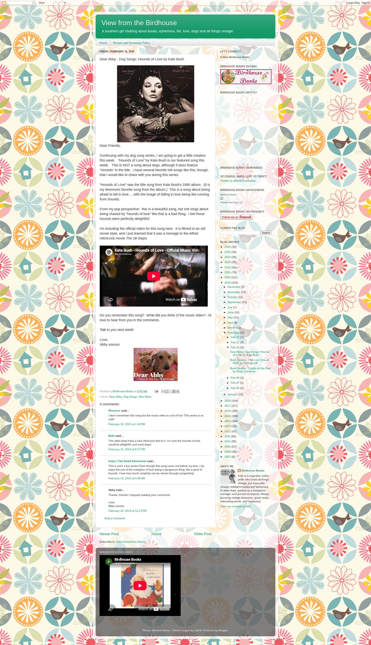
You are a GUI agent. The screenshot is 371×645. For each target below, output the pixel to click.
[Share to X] (170, 391)
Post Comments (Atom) (130, 541)
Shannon (114, 410)
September (235, 302)
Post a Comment (115, 518)
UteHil (198, 630)
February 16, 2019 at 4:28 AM (126, 478)
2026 (228, 246)
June (231, 312)
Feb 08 (235, 377)
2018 (228, 400)
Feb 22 (235, 337)
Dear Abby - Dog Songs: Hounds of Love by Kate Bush (250, 353)
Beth (111, 435)
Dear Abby (115, 396)
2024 (228, 257)
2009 (228, 446)
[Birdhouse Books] (221, 198)
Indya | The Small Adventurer (127, 461)
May (231, 317)
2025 (228, 252)
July (230, 307)
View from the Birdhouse (139, 23)
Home (103, 42)
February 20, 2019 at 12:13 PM (127, 510)
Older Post (203, 534)
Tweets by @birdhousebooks (238, 180)
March (232, 327)
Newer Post (109, 534)
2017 (228, 405)
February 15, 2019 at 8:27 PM (126, 449)
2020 (228, 277)
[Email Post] (156, 391)
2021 (228, 272)
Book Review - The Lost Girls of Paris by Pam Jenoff (249, 362)
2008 (228, 451)
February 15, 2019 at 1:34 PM (126, 424)
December (234, 286)
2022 (228, 267)
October (233, 297)
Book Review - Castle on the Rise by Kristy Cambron (250, 370)
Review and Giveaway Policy (131, 42)
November (234, 292)
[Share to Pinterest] (178, 391)
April (231, 322)
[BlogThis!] (167, 391)
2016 (228, 410)
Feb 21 (235, 342)
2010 (228, 441)
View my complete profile (235, 506)
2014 (228, 421)
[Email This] (163, 391)
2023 (228, 262)
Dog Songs (130, 396)
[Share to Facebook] (174, 391)
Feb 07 (235, 382)
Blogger (223, 630)
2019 (228, 282)
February (234, 332)
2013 (228, 426)
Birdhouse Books (228, 194)
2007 (228, 456)
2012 (228, 431)
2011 (228, 436)
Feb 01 (235, 388)
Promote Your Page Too (231, 202)
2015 (228, 416)
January (233, 394)
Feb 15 (235, 347)
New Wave (145, 396)
